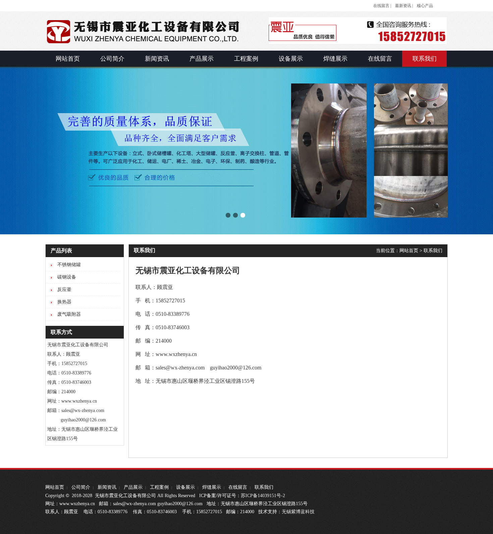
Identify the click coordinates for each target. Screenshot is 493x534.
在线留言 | (382, 5)
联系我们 (433, 250)
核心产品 (425, 5)
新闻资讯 (107, 487)
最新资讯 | (404, 5)
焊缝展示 (211, 487)
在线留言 (237, 487)
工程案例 (159, 487)
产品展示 (133, 487)
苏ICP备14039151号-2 (263, 495)
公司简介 (80, 487)
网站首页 (408, 250)
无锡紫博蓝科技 (298, 511)
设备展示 (185, 487)
